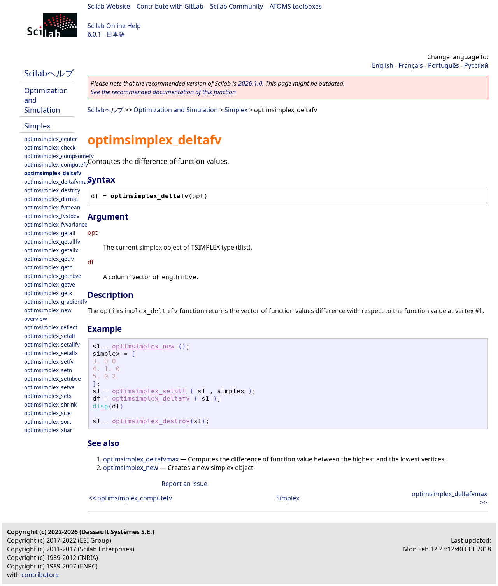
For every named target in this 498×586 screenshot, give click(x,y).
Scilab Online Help (114, 25)
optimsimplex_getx (48, 293)
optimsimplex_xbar (48, 430)
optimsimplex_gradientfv (55, 301)
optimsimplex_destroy (52, 190)
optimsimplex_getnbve (52, 276)
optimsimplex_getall (49, 233)
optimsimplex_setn (48, 370)
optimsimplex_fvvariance (56, 224)
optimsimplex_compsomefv (59, 156)
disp (100, 406)
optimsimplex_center (50, 139)
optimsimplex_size (47, 413)
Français (410, 65)
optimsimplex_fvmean (52, 207)
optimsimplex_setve (49, 387)
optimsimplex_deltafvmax (56, 181)
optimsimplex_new (48, 310)
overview (35, 318)
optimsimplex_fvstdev (51, 216)
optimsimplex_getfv (49, 258)
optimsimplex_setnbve (52, 378)
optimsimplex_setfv (49, 361)
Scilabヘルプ (49, 73)
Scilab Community (236, 6)
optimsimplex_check (49, 147)
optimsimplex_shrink (50, 404)
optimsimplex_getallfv (52, 241)
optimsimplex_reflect (50, 327)
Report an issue (184, 483)
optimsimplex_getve (49, 284)
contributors (40, 574)
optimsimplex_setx (48, 395)
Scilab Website (109, 6)
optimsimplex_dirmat (51, 198)
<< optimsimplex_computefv (130, 498)
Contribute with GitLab (170, 6)
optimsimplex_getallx (51, 250)
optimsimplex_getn (48, 267)
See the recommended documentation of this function (163, 92)
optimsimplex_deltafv (52, 173)
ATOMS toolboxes (296, 6)
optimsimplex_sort (47, 421)
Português (443, 65)
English (382, 65)
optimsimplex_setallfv (52, 344)
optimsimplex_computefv (56, 164)
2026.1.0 (250, 83)
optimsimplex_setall (49, 336)
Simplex (37, 125)
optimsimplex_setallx (51, 353)
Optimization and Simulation (175, 110)
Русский (476, 65)
